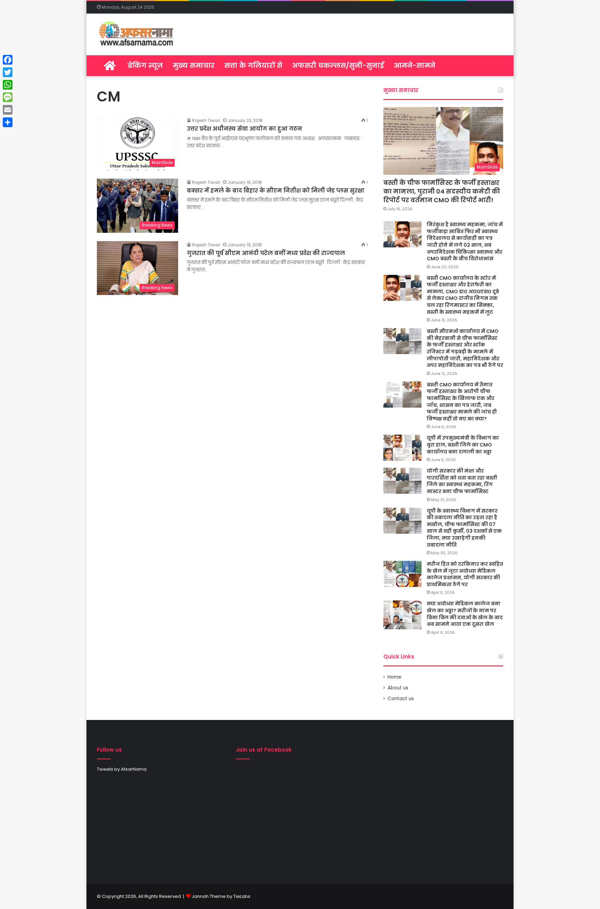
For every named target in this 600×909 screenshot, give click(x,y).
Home (394, 677)
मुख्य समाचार (194, 65)
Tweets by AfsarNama (122, 769)
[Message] (7, 97)
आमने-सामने (414, 65)
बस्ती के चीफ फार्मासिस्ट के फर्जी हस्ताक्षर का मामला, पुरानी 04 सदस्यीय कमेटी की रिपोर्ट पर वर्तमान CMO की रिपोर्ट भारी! (441, 191)
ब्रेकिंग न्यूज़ (145, 65)
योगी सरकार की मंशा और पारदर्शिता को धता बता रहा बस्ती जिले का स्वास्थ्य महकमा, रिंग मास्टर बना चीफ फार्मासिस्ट (462, 481)
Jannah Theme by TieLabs (221, 896)
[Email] (7, 110)
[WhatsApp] (7, 85)
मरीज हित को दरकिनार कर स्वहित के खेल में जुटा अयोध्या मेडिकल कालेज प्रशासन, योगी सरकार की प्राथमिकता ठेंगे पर (465, 574)
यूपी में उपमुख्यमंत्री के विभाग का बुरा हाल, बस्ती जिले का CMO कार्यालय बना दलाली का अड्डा (463, 444)
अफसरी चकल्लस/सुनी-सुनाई (338, 65)
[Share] (7, 122)
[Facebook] (7, 60)
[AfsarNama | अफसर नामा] (137, 34)
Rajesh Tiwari (206, 120)
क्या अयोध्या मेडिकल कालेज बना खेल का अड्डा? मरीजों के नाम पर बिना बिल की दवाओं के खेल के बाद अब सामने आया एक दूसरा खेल (465, 614)
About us (398, 688)
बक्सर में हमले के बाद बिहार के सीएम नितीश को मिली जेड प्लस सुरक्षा (275, 191)
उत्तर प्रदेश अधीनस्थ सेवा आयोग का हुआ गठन (244, 129)
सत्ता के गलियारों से (253, 65)
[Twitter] (7, 72)
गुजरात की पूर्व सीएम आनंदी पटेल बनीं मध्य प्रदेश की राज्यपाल (266, 253)
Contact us (401, 698)
